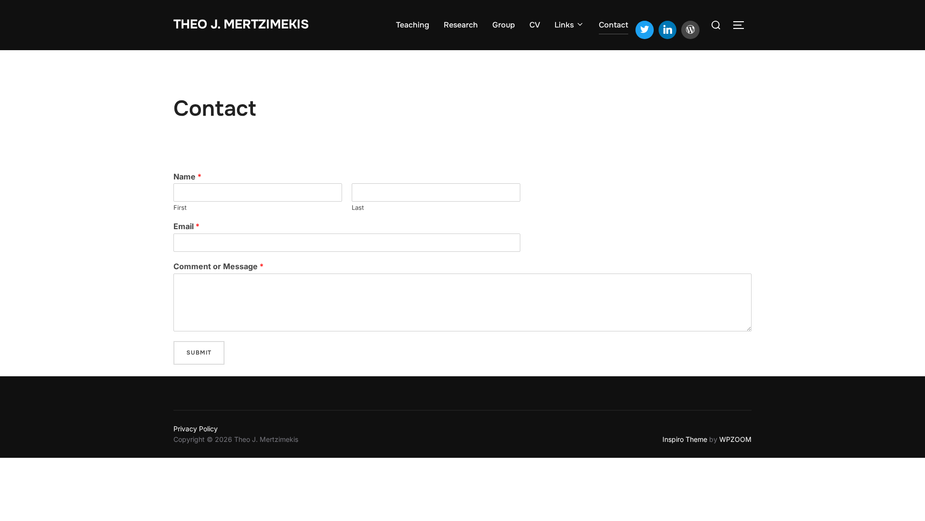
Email (186, 226)
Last (358, 207)
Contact (613, 25)
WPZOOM (735, 439)
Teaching (412, 25)
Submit (198, 352)
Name (187, 176)
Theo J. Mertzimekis (241, 24)
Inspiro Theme (684, 439)
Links (564, 25)
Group (503, 25)
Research (461, 25)
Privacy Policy (195, 429)
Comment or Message (218, 266)
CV (534, 25)
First (179, 207)
